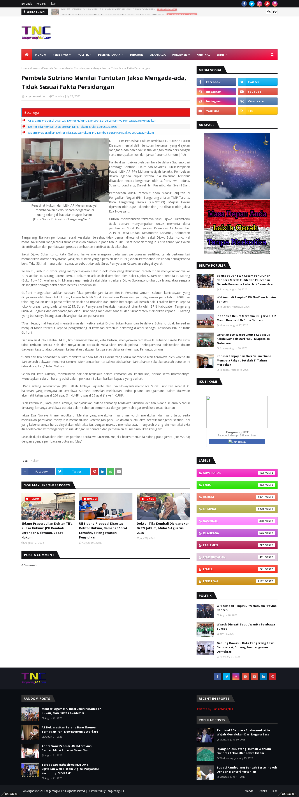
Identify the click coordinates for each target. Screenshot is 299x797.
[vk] (258, 101)
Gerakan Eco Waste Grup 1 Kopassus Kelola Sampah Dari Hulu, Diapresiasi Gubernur (244, 339)
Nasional (233, 521)
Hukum (35, 68)
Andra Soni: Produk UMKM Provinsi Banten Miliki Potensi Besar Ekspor (67, 748)
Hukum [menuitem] (40, 55)
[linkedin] (263, 676)
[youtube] (258, 91)
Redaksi (41, 3)
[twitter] (252, 4)
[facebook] (244, 4)
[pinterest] (267, 4)
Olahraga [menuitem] (158, 55)
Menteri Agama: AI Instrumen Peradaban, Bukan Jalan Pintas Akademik (72, 711)
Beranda (26, 3)
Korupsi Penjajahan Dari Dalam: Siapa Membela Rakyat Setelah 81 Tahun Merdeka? (244, 360)
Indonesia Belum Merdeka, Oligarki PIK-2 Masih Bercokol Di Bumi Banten (246, 318)
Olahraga (233, 533)
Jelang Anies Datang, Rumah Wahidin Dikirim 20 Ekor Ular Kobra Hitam (244, 751)
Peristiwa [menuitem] (60, 55)
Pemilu (233, 569)
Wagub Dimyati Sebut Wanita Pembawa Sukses (246, 626)
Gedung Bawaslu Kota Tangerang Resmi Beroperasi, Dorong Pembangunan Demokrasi (246, 647)
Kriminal (233, 509)
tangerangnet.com (36, 96)
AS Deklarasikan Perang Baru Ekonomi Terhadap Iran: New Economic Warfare (112, 12)
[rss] (258, 111)
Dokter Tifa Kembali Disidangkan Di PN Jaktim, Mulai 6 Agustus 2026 (72, 127)
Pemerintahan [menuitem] (109, 55)
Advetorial (233, 473)
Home (25, 68)
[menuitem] (26, 54)
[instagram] (259, 4)
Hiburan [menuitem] (136, 55)
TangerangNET (53, 791)
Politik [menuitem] (83, 55)
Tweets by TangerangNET (215, 709)
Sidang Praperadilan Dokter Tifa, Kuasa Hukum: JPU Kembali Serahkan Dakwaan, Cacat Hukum (91, 133)
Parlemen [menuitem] (179, 55)
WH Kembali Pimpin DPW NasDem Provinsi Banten (247, 299)
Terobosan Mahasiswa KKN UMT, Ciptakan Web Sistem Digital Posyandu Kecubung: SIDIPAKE (70, 769)
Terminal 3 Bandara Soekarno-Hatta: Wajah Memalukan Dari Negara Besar (244, 732)
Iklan (53, 3)
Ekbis (233, 485)
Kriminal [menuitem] (203, 55)
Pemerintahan (233, 557)
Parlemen (233, 545)
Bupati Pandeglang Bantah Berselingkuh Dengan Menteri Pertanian (247, 769)
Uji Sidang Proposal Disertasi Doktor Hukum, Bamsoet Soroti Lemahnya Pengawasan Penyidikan (92, 120)
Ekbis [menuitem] (221, 55)
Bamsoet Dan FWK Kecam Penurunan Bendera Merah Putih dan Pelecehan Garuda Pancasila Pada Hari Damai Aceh (245, 280)
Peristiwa (233, 581)
